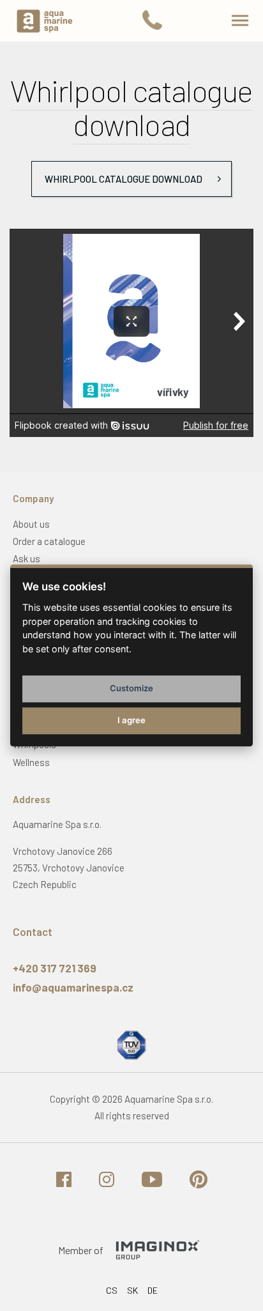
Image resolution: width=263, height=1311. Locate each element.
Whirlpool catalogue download (123, 179)
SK (132, 1290)
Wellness (31, 762)
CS (111, 1290)
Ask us (26, 558)
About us (31, 524)
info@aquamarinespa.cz (73, 987)
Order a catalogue (49, 541)
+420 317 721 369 (54, 968)
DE (152, 1290)
